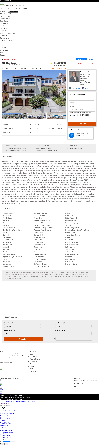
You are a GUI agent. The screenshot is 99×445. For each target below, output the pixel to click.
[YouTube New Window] (94, 3)
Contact (2, 55)
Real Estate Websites (5, 399)
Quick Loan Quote (6, 40)
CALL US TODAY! (5, 1)
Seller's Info (3, 31)
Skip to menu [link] (22, 401)
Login (92, 59)
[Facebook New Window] (92, 3)
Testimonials (4, 50)
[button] (64, 93)
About (2, 45)
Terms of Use (12, 397)
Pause (6, 444)
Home (10, 14)
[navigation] (49, 420)
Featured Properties (9, 59)
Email (86, 88)
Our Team (3, 48)
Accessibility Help (5, 401)
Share (80, 63)
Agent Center (26, 397)
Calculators (3, 28)
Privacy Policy (4, 397)
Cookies (19, 397)
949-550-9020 (4, 13)
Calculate (23, 339)
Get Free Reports (5, 38)
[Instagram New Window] (98, 3)
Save (91, 63)
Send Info (82, 123)
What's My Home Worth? (8, 33)
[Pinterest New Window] (96, 3)
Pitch (1, 442)
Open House (4, 21)
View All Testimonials (6, 362)
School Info (3, 43)
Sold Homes (4, 26)
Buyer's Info (4, 35)
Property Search (5, 16)
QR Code (82, 59)
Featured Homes (5, 18)
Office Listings (4, 23)
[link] (4, 403)
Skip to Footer (31, 401)
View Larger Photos (59, 68)
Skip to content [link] (14, 401)
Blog (1, 52)
